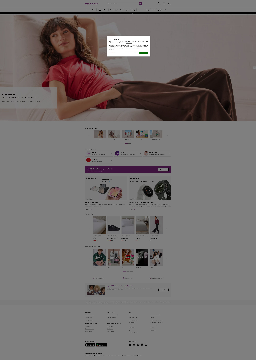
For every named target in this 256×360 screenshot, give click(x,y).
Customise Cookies (112, 52)
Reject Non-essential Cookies (131, 52)
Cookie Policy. (129, 42)
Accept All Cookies (143, 52)
